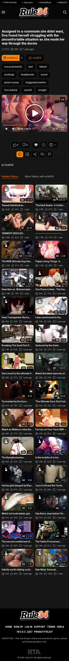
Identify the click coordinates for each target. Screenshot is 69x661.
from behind (10, 90)
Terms (51, 626)
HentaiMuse (45, 2)
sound (44, 74)
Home (8, 626)
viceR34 (37, 58)
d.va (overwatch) (13, 66)
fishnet (43, 66)
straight (42, 90)
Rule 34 (28, 657)
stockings (9, 74)
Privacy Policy (43, 631)
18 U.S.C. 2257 (24, 631)
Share (34, 154)
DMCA (60, 626)
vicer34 (28, 90)
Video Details (19, 154)
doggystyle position (36, 82)
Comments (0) (42, 154)
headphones (27, 74)
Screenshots (27, 154)
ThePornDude (10, 2)
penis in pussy (11, 82)
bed (31, 66)
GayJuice (28, 2)
